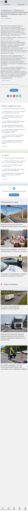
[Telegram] (20, 96)
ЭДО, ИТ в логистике (6, 342)
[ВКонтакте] (8, 96)
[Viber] (14, 96)
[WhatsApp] (17, 96)
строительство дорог (5, 84)
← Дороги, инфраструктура (7, 7)
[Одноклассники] (11, 96)
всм (10, 84)
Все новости (4, 146)
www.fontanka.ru (6, 80)
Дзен (2, 311)
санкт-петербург (14, 84)
